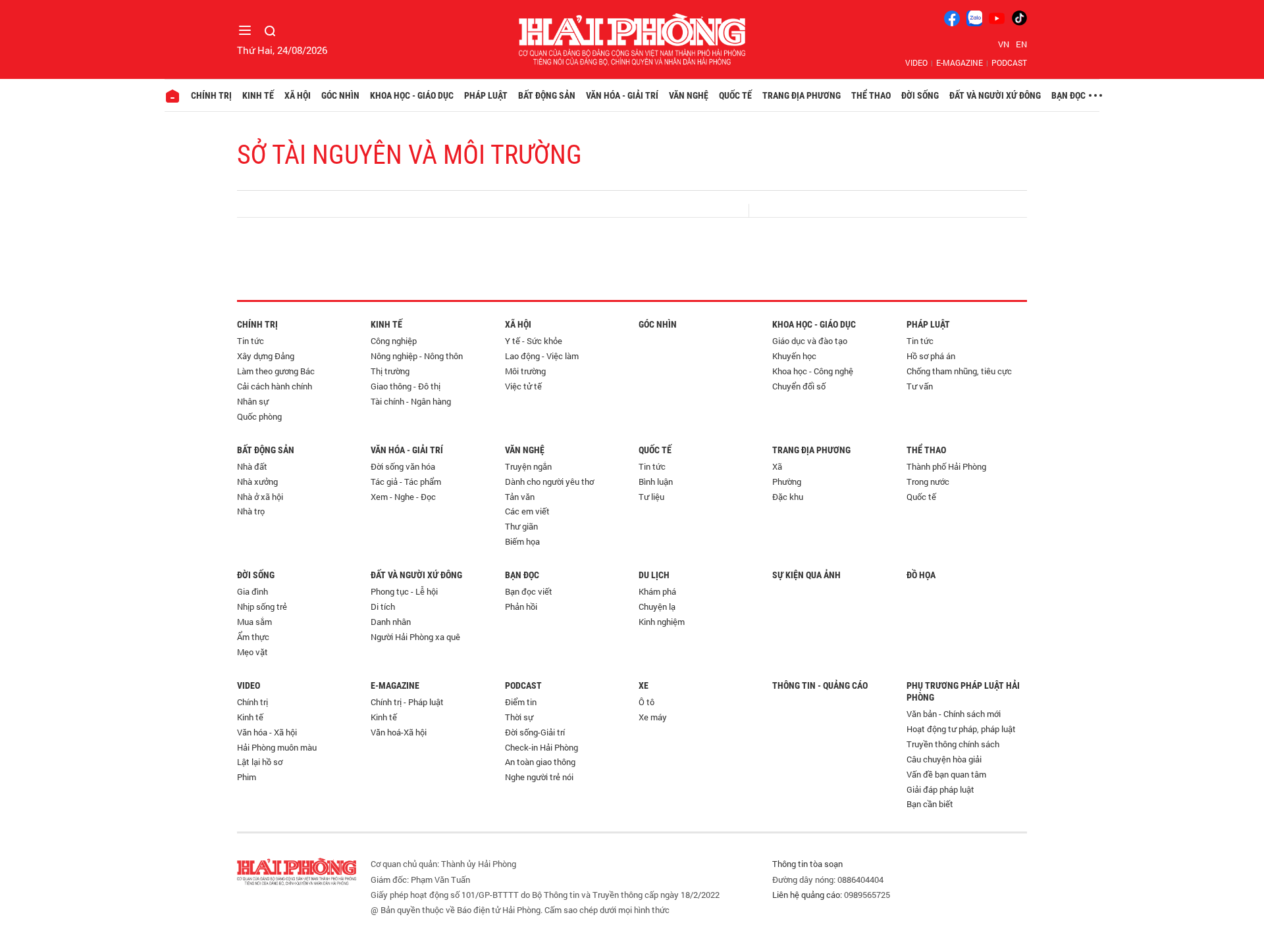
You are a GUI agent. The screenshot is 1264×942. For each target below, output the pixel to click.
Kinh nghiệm (662, 622)
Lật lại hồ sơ (259, 762)
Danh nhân (391, 622)
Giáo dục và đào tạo (809, 341)
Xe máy (653, 717)
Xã (777, 466)
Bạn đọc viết (528, 591)
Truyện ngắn (528, 466)
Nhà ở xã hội (260, 497)
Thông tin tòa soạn (807, 864)
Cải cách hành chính (274, 386)
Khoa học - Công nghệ (812, 371)
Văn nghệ (688, 95)
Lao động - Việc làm (542, 356)
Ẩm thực (253, 637)
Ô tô (646, 702)
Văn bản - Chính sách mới (954, 714)
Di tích (383, 606)
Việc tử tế (523, 386)
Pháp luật (486, 95)
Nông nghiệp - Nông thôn (417, 356)
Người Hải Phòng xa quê (415, 637)
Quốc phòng (259, 416)
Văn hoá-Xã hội (399, 732)
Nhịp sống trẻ (262, 606)
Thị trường (390, 371)
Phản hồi (521, 606)
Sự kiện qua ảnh (806, 575)
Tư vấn (920, 386)
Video (916, 62)
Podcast (1009, 62)
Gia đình (252, 591)
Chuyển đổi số (799, 386)
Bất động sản (546, 95)
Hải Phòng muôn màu (277, 747)
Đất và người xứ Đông (995, 95)
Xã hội (297, 95)
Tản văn (520, 497)
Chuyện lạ (657, 606)
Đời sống (920, 95)
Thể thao (871, 95)
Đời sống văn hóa (403, 466)
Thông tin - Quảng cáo (820, 685)
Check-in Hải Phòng (541, 747)
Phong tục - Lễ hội (404, 591)
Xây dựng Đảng (265, 356)
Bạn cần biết (930, 804)
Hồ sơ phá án (931, 356)
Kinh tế (258, 95)
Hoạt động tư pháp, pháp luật (961, 729)
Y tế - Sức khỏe (533, 341)
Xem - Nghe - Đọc (403, 497)
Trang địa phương (801, 95)
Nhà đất (252, 466)
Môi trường (525, 371)
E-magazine (959, 62)
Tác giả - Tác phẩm (406, 481)
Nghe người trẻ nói (539, 777)
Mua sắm (254, 622)
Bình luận (656, 481)
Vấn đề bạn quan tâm (946, 774)
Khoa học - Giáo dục (412, 95)
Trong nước (928, 481)
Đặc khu (787, 497)
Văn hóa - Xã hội (267, 732)
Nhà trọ (251, 511)
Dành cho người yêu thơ (549, 481)
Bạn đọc (1068, 95)
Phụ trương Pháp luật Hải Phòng (963, 691)
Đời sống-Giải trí (535, 732)
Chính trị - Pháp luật (407, 702)
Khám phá (657, 591)
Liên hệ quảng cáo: (807, 895)
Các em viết (527, 511)
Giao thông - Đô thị (405, 386)
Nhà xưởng (257, 481)
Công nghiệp (394, 341)
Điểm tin (521, 702)
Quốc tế (735, 95)
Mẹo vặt (252, 652)
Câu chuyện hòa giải (944, 759)
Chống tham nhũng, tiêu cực (959, 371)
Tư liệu (651, 497)
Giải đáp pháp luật (940, 789)
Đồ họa (921, 575)
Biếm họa (522, 541)
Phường (786, 481)
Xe (643, 685)
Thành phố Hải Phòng (946, 466)
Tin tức (250, 341)
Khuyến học (794, 356)
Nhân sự (253, 401)
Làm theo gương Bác (276, 371)
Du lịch (654, 575)
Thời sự (519, 717)
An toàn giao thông (540, 762)
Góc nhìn (340, 95)
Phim (246, 777)
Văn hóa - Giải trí (622, 95)
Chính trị (211, 95)
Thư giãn (521, 526)
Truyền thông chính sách (953, 744)
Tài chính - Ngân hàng (411, 401)
